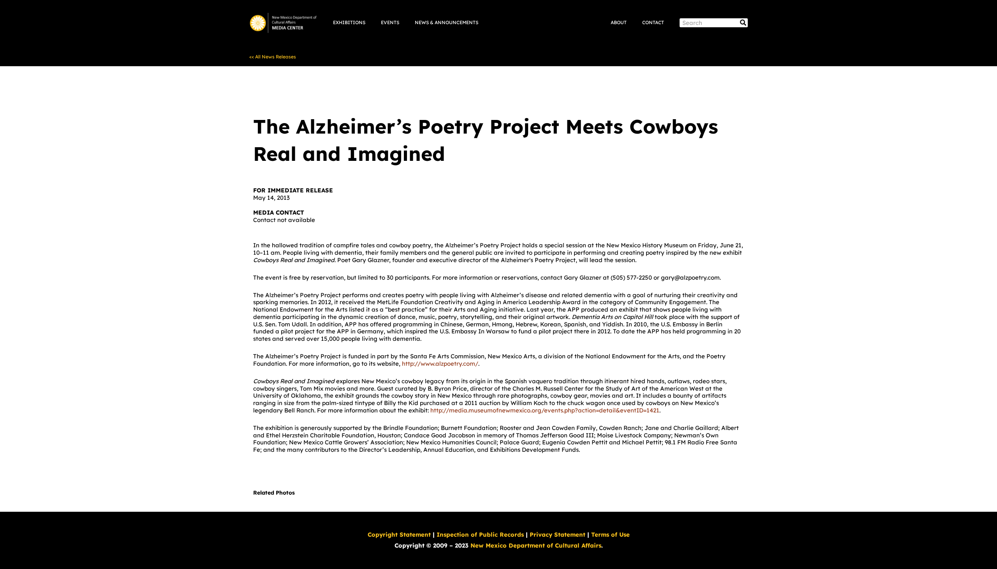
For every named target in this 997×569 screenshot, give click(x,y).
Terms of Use (610, 534)
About (619, 22)
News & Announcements (446, 22)
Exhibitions (349, 22)
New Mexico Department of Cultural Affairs (535, 545)
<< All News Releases (272, 57)
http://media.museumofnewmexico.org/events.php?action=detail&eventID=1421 (544, 410)
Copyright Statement (399, 534)
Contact (653, 22)
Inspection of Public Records (480, 534)
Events (390, 22)
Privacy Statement (557, 534)
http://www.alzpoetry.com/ (440, 363)
